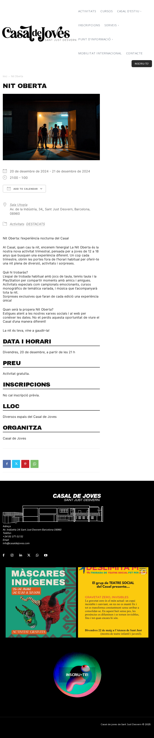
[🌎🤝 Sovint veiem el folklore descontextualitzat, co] (41, 602)
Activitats (17, 224)
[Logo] (39, 33)
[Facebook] (7, 464)
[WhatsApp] (34, 464)
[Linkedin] (20, 555)
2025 (148, 724)
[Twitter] (16, 464)
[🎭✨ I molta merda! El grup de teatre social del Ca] (113, 602)
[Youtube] (46, 555)
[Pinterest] (25, 464)
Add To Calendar (25, 188)
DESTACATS (35, 224)
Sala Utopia (18, 205)
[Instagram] (12, 555)
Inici (5, 76)
